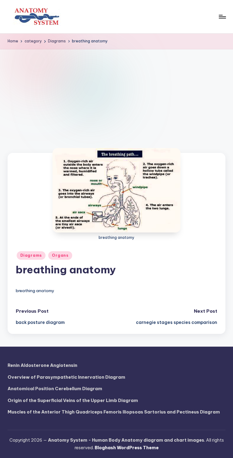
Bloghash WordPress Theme (127, 447)
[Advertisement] (116, 94)
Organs (60, 255)
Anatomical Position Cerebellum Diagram (55, 388)
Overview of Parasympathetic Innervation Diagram (66, 377)
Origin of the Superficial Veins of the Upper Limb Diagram (73, 400)
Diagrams (31, 255)
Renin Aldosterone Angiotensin (42, 365)
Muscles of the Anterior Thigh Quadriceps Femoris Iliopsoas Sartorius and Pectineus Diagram (114, 412)
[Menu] (222, 16)
